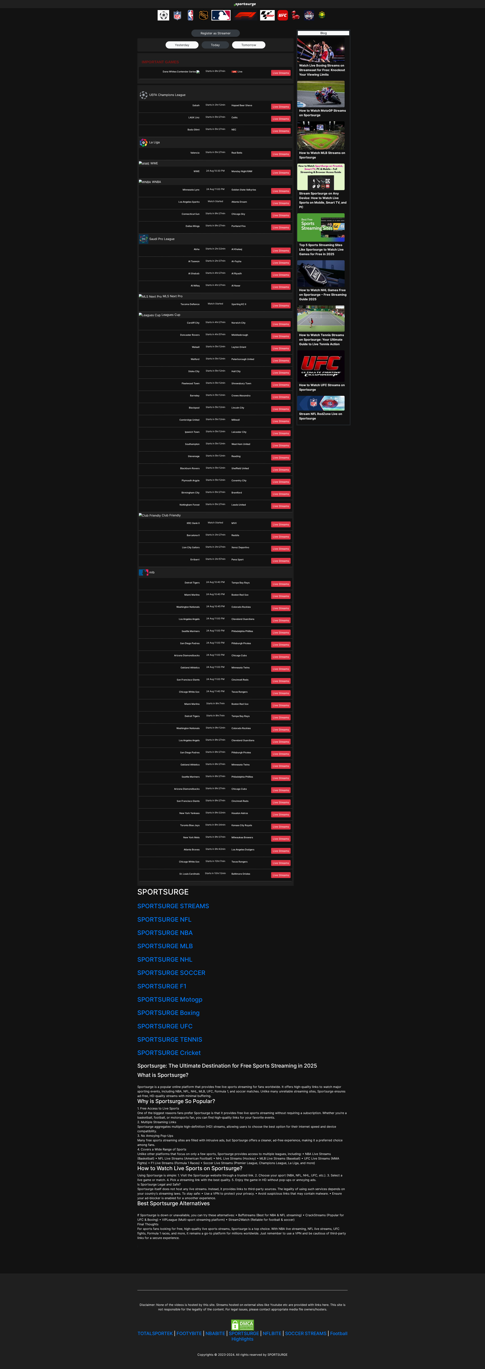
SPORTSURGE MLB (165, 946)
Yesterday (182, 45)
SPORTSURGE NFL (164, 919)
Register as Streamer (216, 33)
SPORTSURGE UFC (165, 1026)
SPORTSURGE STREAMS (173, 906)
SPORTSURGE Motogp (170, 999)
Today (215, 45)
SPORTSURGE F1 (161, 986)
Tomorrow (248, 45)
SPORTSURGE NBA (165, 932)
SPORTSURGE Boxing (168, 1012)
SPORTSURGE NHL (164, 959)
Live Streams (281, 72)
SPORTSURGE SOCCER (171, 972)
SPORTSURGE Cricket (169, 1052)
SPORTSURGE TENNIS (169, 1039)
